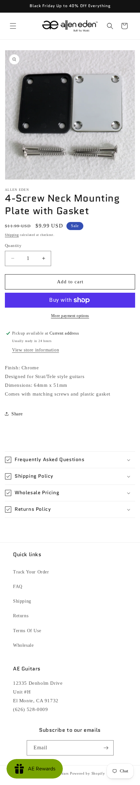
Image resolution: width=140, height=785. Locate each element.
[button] (13, 26)
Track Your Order (31, 572)
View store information (35, 350)
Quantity (13, 245)
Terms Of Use (27, 630)
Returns (20, 615)
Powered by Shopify (87, 773)
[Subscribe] (106, 747)
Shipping (12, 235)
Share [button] (17, 413)
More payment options (70, 315)
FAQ (17, 586)
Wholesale (23, 645)
